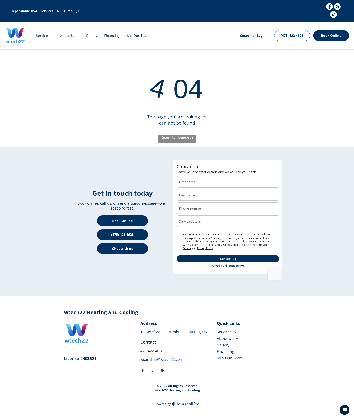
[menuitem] (45, 35)
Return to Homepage (177, 137)
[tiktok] (333, 15)
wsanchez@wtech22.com (161, 359)
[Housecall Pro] (186, 404)
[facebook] (329, 7)
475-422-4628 (151, 350)
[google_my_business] (337, 7)
